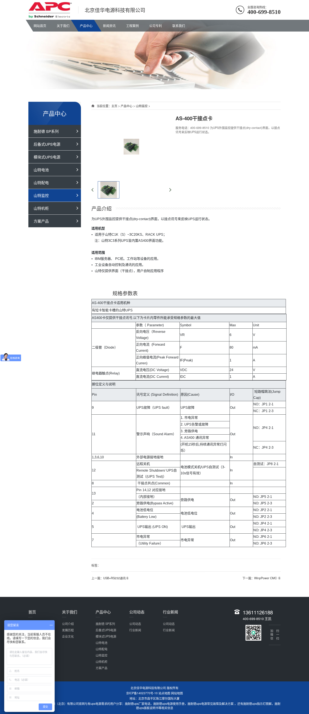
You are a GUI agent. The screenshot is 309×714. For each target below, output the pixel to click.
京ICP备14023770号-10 (142, 693)
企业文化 (68, 636)
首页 (32, 612)
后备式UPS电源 (47, 144)
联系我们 (178, 25)
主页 (114, 106)
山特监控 (41, 195)
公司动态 (136, 612)
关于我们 (63, 25)
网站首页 (40, 25)
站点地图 (164, 693)
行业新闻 (135, 630)
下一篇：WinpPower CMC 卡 (261, 578)
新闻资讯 (109, 25)
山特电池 (41, 169)
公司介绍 (68, 623)
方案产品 (41, 221)
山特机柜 (41, 208)
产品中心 (86, 25)
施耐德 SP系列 (46, 131)
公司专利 (155, 25)
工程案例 (132, 25)
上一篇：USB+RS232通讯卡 (110, 578)
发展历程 (68, 630)
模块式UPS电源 (47, 157)
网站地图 (177, 693)
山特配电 (41, 182)
